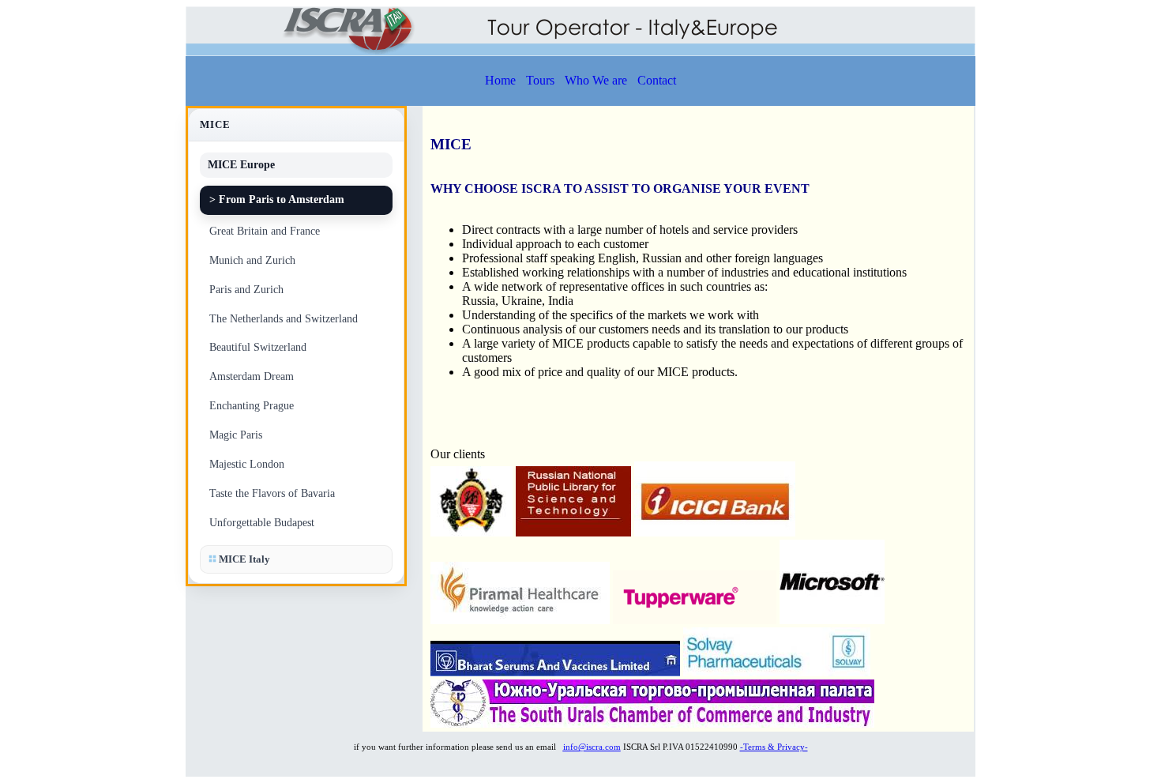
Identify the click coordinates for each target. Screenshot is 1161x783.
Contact (656, 80)
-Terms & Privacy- (774, 746)
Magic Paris (235, 435)
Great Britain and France (264, 231)
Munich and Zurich (252, 260)
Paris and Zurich (246, 290)
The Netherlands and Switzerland (283, 319)
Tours (540, 80)
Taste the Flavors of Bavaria (272, 493)
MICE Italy (243, 559)
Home (500, 80)
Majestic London (246, 464)
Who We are (596, 80)
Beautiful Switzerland (257, 347)
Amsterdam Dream (251, 376)
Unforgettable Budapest (261, 523)
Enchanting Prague (251, 406)
